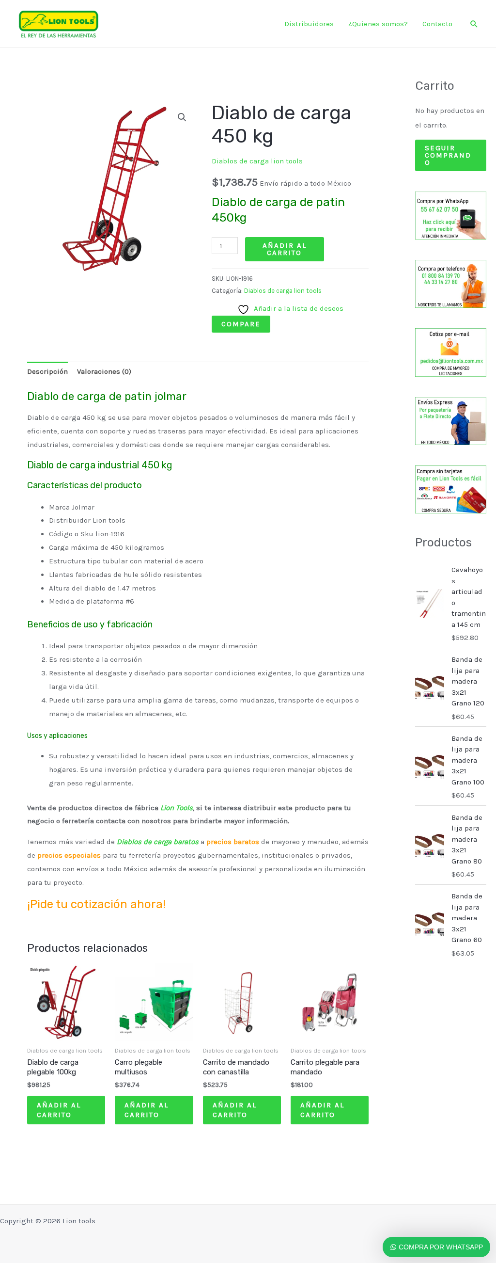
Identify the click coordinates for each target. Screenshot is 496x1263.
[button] (474, 24)
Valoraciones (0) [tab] (104, 371)
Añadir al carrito (285, 249)
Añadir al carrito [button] (59, 1110)
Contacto (437, 23)
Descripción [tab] (47, 371)
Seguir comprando (448, 155)
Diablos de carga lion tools (257, 161)
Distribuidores (309, 23)
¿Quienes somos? (378, 23)
